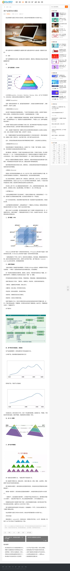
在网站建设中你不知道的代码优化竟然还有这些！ (36, 550)
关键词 (64, 148)
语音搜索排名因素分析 (31, 556)
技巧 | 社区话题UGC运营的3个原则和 (63, 36)
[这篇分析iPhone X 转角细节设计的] (55, 13)
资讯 (20, 2)
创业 (39, 2)
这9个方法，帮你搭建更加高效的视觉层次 (63, 61)
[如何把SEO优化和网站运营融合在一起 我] (55, 49)
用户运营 (29, 532)
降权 (59, 162)
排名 (64, 158)
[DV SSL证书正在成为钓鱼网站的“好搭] (55, 91)
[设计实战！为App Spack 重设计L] (55, 29)
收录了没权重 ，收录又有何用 (58, 135)
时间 (9, 532)
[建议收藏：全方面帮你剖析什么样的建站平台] (55, 96)
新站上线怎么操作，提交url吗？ (58, 123)
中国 (64, 162)
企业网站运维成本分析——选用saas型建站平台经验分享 (36, 554)
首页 (17, 2)
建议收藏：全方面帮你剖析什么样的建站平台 (62, 98)
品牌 (64, 152)
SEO (29, 2)
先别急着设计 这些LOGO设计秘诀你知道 (63, 56)
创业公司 (54, 162)
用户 (23, 532)
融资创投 (59, 152)
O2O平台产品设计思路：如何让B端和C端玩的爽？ (36, 547)
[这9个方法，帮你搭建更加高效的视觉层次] (55, 60)
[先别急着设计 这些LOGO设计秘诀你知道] (55, 55)
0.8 (14, 532)
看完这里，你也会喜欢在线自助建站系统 (62, 87)
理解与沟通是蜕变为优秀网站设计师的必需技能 (14, 550)
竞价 (59, 154)
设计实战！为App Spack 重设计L (62, 30)
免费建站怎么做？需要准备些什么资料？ (62, 76)
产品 (64, 154)
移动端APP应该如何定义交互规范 (13, 556)
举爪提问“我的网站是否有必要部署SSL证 (62, 82)
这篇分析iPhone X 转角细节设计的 (62, 14)
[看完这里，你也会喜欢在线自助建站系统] (55, 86)
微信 (59, 150)
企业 (54, 146)
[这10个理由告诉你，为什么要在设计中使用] (55, 44)
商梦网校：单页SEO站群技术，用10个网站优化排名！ (14, 552)
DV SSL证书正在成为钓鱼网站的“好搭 (62, 92)
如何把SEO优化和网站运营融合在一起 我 (62, 51)
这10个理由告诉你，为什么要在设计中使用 (62, 45)
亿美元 (59, 156)
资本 (59, 160)
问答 (42, 2)
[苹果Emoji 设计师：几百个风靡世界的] (55, 18)
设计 (64, 146)
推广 (33, 2)
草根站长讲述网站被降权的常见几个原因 (14, 554)
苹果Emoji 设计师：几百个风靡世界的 (62, 20)
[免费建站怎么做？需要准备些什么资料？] (55, 75)
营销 (26, 2)
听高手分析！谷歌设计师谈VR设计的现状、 (62, 67)
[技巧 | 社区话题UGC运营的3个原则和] (55, 34)
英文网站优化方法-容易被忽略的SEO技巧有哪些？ (14, 547)
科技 (54, 154)
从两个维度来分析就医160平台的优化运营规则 (36, 552)
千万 (64, 160)
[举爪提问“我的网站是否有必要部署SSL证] (55, 80)
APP (54, 160)
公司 (59, 146)
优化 (59, 148)
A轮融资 (54, 150)
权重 (54, 156)
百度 (64, 144)
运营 (36, 2)
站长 (23, 2)
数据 (59, 158)
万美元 (54, 158)
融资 (54, 144)
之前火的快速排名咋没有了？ (58, 112)
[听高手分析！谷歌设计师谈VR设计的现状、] (55, 65)
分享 (64, 150)
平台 (54, 148)
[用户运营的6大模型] (55, 23)
